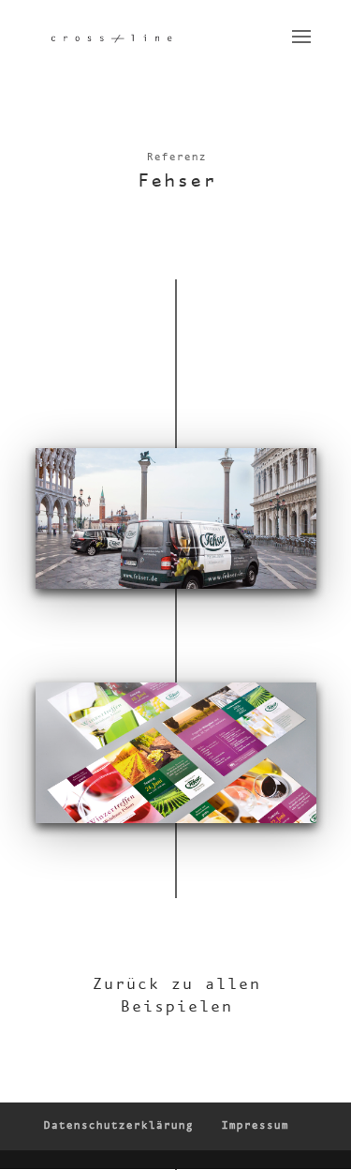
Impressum (254, 1125)
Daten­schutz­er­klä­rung (118, 1125)
